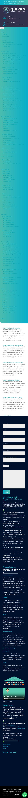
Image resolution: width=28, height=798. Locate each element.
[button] (24, 794)
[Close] (0, 322)
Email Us (9, 16)
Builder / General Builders (10, 293)
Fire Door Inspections (8, 222)
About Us (4, 34)
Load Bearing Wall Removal (10, 124)
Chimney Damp (7, 181)
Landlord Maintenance (9, 93)
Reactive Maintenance (9, 95)
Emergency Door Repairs (9, 279)
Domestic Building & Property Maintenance (14, 55)
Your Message (6, 469)
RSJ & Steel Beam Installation (10, 122)
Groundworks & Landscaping (10, 297)
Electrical (4, 302)
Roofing (4, 304)
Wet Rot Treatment (8, 189)
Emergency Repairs (6, 242)
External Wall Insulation (9, 205)
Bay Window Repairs (8, 156)
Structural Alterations (8, 120)
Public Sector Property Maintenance (12, 107)
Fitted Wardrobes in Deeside (11, 380)
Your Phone (5, 443)
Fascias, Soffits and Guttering (10, 69)
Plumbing (4, 300)
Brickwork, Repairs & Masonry (11, 295)
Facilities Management (9, 111)
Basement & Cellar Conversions (11, 63)
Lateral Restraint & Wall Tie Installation (13, 144)
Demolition (6, 128)
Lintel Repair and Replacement (11, 154)
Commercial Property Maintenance (12, 100)
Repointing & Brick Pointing (10, 152)
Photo (4, 464)
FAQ (3, 38)
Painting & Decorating (9, 312)
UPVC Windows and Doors (10, 73)
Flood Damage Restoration (10, 250)
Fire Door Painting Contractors (11, 226)
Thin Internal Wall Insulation (10, 207)
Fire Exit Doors (7, 220)
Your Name (5, 423)
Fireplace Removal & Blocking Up (11, 164)
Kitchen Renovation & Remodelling (12, 59)
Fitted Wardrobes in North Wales (12, 397)
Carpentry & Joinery (8, 308)
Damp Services (5, 169)
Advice (4, 40)
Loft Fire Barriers (7, 236)
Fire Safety (4, 214)
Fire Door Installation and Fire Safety (12, 44)
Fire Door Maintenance (9, 224)
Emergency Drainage (8, 261)
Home (2, 30)
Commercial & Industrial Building (12, 81)
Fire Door (5, 218)
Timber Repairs (7, 140)
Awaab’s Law (6, 46)
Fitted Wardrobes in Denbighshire (13, 345)
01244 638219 (11, 25)
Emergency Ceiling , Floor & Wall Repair (13, 254)
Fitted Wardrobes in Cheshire (11, 328)
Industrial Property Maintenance (11, 109)
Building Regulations (8, 42)
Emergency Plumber (8, 259)
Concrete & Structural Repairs (11, 138)
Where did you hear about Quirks (10, 457)
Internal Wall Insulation (9, 203)
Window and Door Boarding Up (11, 283)
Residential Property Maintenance (12, 91)
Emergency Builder (8, 246)
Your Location (6, 450)
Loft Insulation (7, 209)
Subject (4, 436)
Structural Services (6, 116)
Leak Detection (7, 265)
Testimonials (5, 36)
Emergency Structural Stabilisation (12, 248)
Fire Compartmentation (9, 232)
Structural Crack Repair (9, 136)
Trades (3, 289)
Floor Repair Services (8, 142)
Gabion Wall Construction (10, 130)
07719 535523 (20, 25)
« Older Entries (7, 415)
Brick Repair (6, 150)
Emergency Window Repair (10, 281)
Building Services (5, 51)
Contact (3, 318)
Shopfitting (6, 79)
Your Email (5, 430)
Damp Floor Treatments (9, 179)
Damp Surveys (7, 195)
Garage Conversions (8, 61)
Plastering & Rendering (9, 310)
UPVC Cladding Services (9, 71)
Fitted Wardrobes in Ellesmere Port (13, 363)
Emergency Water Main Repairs (11, 263)
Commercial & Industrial (9, 102)
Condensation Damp (8, 177)
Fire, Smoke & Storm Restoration (11, 252)
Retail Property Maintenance (10, 104)
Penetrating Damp (8, 175)
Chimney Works (7, 162)
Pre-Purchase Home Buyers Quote (12, 197)
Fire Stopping (6, 234)
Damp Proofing (6, 171)
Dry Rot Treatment (8, 187)
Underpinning (7, 126)
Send (6, 492)
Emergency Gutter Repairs (10, 273)
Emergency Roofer (8, 271)
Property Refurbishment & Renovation (13, 57)
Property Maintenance (7, 87)
